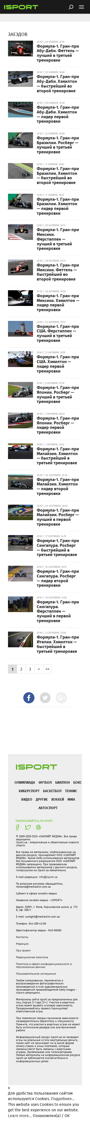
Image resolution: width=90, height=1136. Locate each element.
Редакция (22, 944)
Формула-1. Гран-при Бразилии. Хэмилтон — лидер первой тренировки (58, 206)
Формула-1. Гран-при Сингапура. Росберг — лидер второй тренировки (58, 578)
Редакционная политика (32, 957)
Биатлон (62, 782)
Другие (42, 799)
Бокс (77, 782)
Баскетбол (52, 790)
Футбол (45, 782)
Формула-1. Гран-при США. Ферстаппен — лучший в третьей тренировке (58, 333)
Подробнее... (63, 1099)
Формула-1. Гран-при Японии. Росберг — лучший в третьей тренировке (58, 394)
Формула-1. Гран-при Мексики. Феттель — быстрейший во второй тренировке (58, 272)
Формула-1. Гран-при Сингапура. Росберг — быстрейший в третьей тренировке (58, 547)
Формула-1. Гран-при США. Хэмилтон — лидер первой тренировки (58, 363)
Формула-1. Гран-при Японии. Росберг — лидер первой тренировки (58, 425)
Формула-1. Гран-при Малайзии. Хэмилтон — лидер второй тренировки (58, 486)
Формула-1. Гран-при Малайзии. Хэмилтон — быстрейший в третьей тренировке (58, 455)
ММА (71, 799)
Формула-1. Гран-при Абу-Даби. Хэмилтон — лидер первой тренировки (58, 114)
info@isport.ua (48, 877)
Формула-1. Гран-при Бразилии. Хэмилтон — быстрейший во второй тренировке (58, 175)
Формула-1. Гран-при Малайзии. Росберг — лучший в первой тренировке (58, 517)
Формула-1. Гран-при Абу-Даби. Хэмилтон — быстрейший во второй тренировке (58, 83)
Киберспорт (29, 790)
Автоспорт (48, 807)
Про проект (23, 950)
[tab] (28, 697)
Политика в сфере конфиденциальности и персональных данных (44, 965)
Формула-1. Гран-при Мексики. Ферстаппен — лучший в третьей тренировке (58, 238)
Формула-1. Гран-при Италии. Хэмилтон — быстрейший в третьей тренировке (58, 644)
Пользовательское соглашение (36, 974)
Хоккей (57, 799)
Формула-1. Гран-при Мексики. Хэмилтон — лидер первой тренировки (58, 302)
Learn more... (20, 1116)
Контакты (22, 937)
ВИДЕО (26, 799)
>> (48, 669)
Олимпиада (24, 782)
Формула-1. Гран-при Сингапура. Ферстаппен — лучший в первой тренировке (58, 611)
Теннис (71, 790)
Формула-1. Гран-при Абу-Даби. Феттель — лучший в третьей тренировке (58, 53)
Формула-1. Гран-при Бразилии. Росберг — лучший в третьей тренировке (58, 144)
